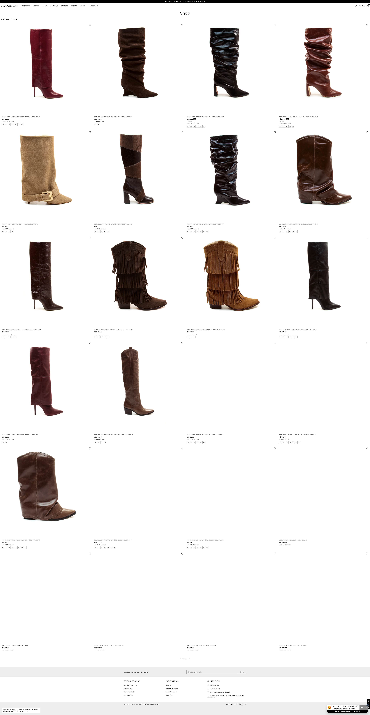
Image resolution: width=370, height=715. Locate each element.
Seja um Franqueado (171, 692)
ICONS (82, 6)
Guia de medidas (128, 695)
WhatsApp (368, 703)
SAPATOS (64, 6)
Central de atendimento (130, 685)
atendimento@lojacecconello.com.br (220, 692)
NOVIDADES (25, 6)
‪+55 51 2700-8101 (215, 688)
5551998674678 (214, 685)
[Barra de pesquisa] (356, 6)
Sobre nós (168, 685)
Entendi (26, 711)
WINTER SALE (93, 6)
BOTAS (44, 6)
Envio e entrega (128, 688)
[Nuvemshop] (240, 705)
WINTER (36, 6)
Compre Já (363, 707)
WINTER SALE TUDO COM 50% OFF (185, 1)
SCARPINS (54, 6)
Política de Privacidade (172, 688)
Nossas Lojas (169, 695)
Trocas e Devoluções (129, 692)
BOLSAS (74, 6)
